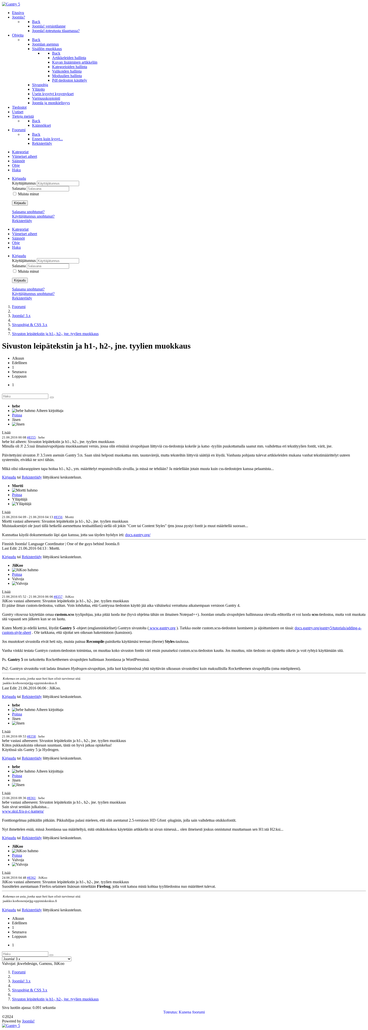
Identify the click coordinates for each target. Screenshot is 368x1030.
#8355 (31, 437)
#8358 (31, 736)
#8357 (58, 597)
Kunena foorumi (192, 1012)
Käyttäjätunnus (24, 183)
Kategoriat (20, 152)
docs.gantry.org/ (137, 535)
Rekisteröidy (22, 221)
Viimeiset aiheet (24, 156)
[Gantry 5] (11, 4)
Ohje (16, 165)
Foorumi (19, 307)
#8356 (58, 517)
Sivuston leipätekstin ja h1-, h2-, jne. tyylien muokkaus (55, 334)
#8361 (31, 798)
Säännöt (18, 161)
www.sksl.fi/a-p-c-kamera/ (23, 811)
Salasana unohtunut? (28, 212)
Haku (16, 170)
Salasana (19, 188)
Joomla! (28, 1021)
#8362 (31, 877)
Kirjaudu (20, 203)
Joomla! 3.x (21, 316)
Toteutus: (170, 1012)
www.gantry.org (162, 628)
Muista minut (28, 194)
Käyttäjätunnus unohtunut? (33, 216)
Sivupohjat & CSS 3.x (29, 325)
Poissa (17, 415)
